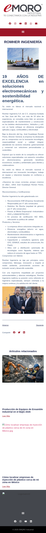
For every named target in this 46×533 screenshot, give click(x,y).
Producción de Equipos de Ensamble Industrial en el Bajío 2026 (22, 410)
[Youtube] (20, 23)
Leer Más (6, 416)
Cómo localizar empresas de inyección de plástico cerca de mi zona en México (20, 480)
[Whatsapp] (31, 23)
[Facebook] (10, 23)
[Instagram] (15, 23)
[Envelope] (36, 23)
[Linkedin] (25, 23)
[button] (23, 32)
